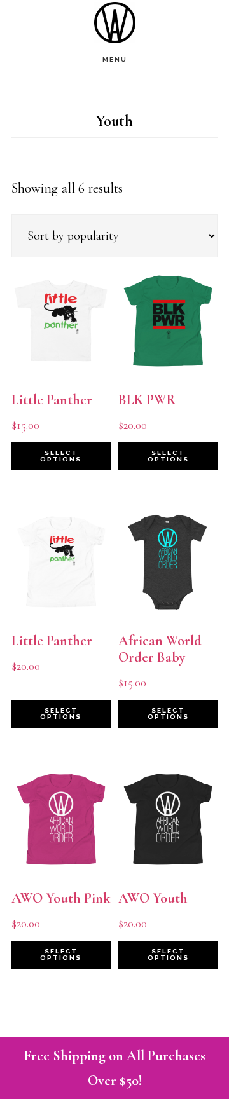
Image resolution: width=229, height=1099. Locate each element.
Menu (114, 59)
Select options (60, 456)
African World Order (114, 22)
